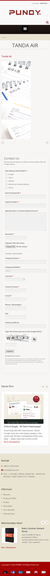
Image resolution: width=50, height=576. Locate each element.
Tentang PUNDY (9, 498)
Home (4, 37)
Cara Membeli (9, 510)
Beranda (6, 495)
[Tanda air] (16, 71)
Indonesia (43, 3)
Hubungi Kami (9, 514)
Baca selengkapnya (12, 442)
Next (47, 387)
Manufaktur (7, 506)
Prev (43, 387)
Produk (6, 502)
